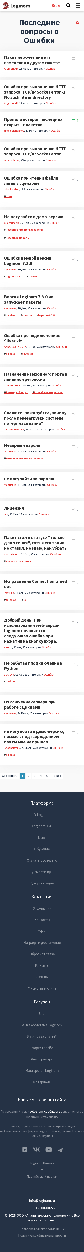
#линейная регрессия (48, 392)
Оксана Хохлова (14, 429)
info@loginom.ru (42, 1200)
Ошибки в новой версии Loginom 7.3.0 (27, 260)
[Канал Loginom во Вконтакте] (24, 1150)
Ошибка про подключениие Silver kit (32, 338)
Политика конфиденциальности (42, 1235)
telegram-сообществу (46, 1111)
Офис (42, 931)
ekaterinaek (11, 223)
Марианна (10, 451)
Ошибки (51, 69)
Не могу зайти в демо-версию (33, 216)
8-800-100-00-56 (42, 1208)
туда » (56, 776)
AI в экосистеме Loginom (42, 1025)
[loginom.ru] (16, 5)
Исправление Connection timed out (35, 584)
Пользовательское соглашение (42, 1229)
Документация (42, 883)
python (10, 681)
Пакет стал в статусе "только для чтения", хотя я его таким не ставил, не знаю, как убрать (35, 543)
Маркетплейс (42, 1047)
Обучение (42, 848)
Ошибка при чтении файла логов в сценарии (31, 180)
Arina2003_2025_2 (15, 347)
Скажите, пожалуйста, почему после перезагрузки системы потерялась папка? (35, 418)
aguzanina (10, 269)
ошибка (11, 315)
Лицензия (14, 508)
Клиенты (42, 965)
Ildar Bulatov (11, 189)
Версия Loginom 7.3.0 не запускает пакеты (28, 299)
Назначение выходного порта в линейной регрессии (35, 376)
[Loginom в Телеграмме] (60, 1149)
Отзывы (42, 976)
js (25, 600)
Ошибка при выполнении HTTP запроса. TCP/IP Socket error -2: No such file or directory (35, 92)
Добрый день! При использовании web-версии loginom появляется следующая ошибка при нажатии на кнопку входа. (32, 630)
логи (9, 196)
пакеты (33, 276)
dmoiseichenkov (14, 130)
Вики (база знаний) (42, 1036)
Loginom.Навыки (42, 1163)
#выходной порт (17, 392)
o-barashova (11, 160)
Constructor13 (13, 385)
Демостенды (42, 871)
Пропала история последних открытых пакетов (33, 122)
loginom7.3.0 (14, 276)
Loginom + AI (42, 826)
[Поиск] (68, 5)
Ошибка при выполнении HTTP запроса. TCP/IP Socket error (35, 151)
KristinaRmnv (12, 748)
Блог (42, 1013)
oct (6, 514)
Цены (42, 837)
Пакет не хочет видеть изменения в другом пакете (32, 60)
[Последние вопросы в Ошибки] (77, 33)
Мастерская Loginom (42, 1070)
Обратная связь (42, 954)
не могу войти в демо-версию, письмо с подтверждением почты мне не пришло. (34, 736)
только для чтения (18, 561)
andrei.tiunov (12, 554)
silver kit (27, 354)
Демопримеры (42, 1059)
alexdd (8, 647)
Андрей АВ (11, 69)
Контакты (42, 919)
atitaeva (9, 674)
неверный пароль (17, 238)
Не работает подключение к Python (33, 665)
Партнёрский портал (42, 1176)
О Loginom (42, 814)
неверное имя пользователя (24, 229)
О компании (42, 908)
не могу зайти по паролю (29, 478)
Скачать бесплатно (42, 860)
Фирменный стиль (42, 988)
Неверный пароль (22, 445)
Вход (56, 5)
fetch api (11, 600)
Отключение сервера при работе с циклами (30, 704)
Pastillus (9, 593)
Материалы (42, 1082)
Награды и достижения (42, 942)
